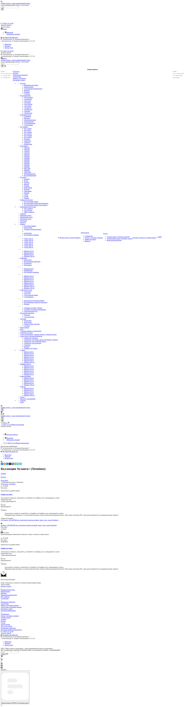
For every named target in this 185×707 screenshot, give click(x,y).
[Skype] (18, 464)
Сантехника (5, 598)
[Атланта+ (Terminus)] (8, 484)
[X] (10, 464)
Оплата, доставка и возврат (10, 616)
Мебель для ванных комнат (10, 605)
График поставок (6, 494)
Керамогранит (5, 591)
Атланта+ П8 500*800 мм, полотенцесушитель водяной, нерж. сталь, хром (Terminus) (29, 525)
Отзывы (3, 619)
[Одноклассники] (4, 464)
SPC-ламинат (5, 597)
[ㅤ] (20, 237)
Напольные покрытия (8, 602)
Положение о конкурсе (8, 628)
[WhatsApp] (15, 464)
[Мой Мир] (7, 464)
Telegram (7, 46)
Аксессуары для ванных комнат (11, 607)
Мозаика (3, 593)
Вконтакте (8, 44)
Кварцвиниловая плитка (9, 595)
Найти (3, 654)
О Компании (5, 614)
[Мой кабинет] (2, 412)
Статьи (3, 623)
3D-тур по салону (6, 626)
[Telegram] (21, 464)
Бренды (3, 621)
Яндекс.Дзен (9, 48)
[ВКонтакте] (2, 464)
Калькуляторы (5, 624)
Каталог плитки (6, 586)
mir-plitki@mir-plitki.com (10, 37)
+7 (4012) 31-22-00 (7, 23)
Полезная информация (8, 610)
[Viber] (13, 464)
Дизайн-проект (6, 617)
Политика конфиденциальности (11, 630)
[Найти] (2, 9)
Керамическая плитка (8, 590)
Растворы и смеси (7, 609)
